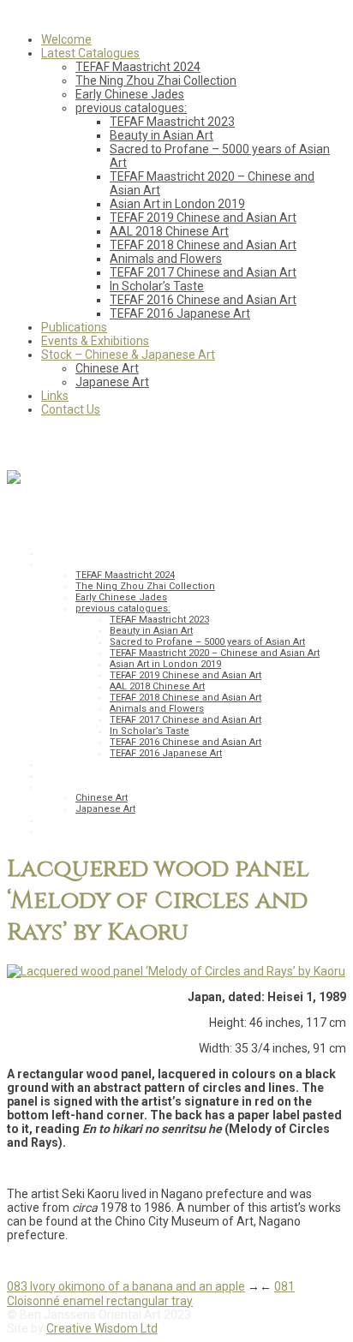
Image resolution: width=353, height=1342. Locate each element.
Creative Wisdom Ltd (102, 1328)
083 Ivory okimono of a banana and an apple (126, 1286)
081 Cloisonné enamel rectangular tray (151, 1293)
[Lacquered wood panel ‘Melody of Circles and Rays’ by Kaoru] (176, 971)
